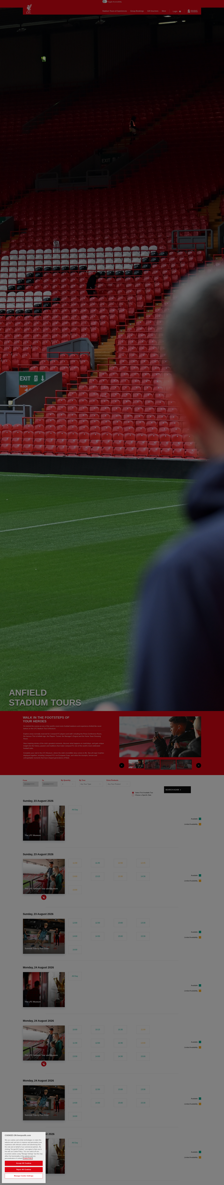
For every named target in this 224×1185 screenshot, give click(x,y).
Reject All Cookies (23, 1169)
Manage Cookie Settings (23, 1176)
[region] (24, 1157)
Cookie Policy (27, 1158)
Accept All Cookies (23, 1163)
